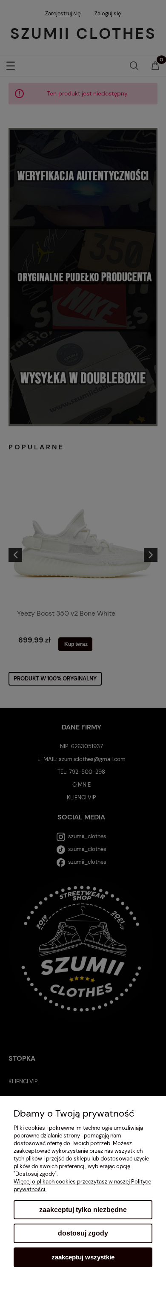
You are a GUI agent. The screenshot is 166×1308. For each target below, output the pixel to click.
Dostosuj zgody (83, 1233)
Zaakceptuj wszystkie (83, 1257)
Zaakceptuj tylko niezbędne (83, 1209)
